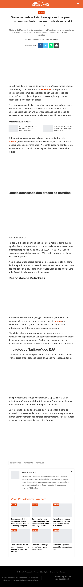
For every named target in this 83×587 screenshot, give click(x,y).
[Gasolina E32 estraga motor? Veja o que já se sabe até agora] (41, 535)
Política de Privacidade (25, 572)
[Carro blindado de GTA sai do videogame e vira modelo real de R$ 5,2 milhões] (20, 535)
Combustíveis (15, 463)
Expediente (54, 572)
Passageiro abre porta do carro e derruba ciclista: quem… (28, 128)
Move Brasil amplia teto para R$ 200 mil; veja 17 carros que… (63, 128)
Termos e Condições (41, 572)
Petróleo (40, 463)
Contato (63, 572)
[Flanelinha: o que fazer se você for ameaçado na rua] (62, 535)
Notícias (41, 12)
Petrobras (28, 463)
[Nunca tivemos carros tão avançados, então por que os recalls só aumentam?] (62, 510)
